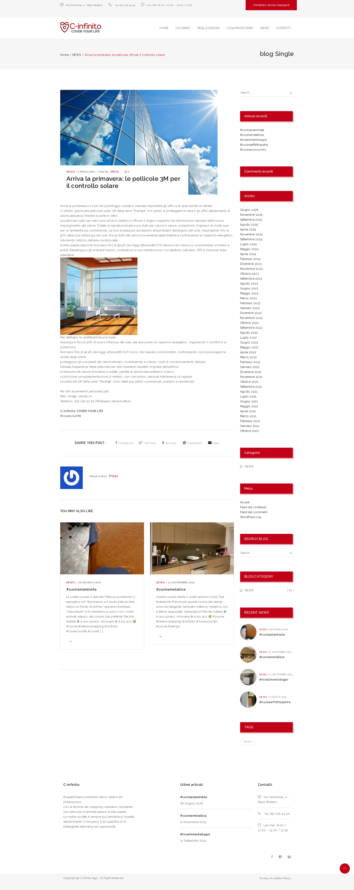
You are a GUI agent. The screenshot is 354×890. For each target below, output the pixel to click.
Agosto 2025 (249, 224)
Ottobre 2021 (249, 381)
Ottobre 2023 (249, 273)
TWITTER (150, 443)
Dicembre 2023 (251, 263)
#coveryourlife (70, 416)
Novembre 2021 (251, 376)
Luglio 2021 (248, 396)
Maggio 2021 (249, 406)
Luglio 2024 (248, 244)
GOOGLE (171, 443)
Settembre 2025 (251, 219)
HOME (164, 28)
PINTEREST (194, 443)
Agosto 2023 (249, 283)
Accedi (245, 502)
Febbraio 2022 (250, 362)
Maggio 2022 (249, 347)
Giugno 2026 (249, 209)
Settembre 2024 (251, 239)
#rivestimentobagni (253, 139)
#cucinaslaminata (81, 589)
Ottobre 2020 (249, 431)
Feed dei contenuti (253, 507)
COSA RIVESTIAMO (240, 28)
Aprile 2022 (248, 352)
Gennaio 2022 (250, 367)
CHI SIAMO (183, 28)
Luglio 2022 (248, 337)
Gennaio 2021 (249, 426)
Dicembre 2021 (250, 372)
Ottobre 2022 (249, 322)
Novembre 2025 (251, 214)
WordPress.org (250, 517)
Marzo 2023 (248, 298)
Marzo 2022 (248, 357)
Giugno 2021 (249, 401)
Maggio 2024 (249, 249)
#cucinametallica (171, 589)
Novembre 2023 (251, 268)
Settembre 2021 (251, 386)
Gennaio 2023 (250, 308)
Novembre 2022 (251, 318)
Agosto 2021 (249, 391)
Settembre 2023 (251, 278)
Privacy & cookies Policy (275, 878)
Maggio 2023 (249, 293)
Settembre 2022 (251, 327)
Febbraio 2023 (250, 303)
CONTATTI (283, 28)
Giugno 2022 (249, 342)
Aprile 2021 (248, 411)
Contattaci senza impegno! (271, 5)
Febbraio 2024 (250, 259)
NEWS (264, 28)
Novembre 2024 (251, 234)
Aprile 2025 (248, 229)
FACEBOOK (125, 443)
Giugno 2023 (249, 288)
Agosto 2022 (249, 332)
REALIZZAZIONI (208, 28)
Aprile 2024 (248, 254)
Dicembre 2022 (251, 313)
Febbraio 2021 (250, 421)
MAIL (216, 443)
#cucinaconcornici (253, 149)
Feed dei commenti (254, 512)
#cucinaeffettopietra (254, 144)
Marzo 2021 (248, 416)
